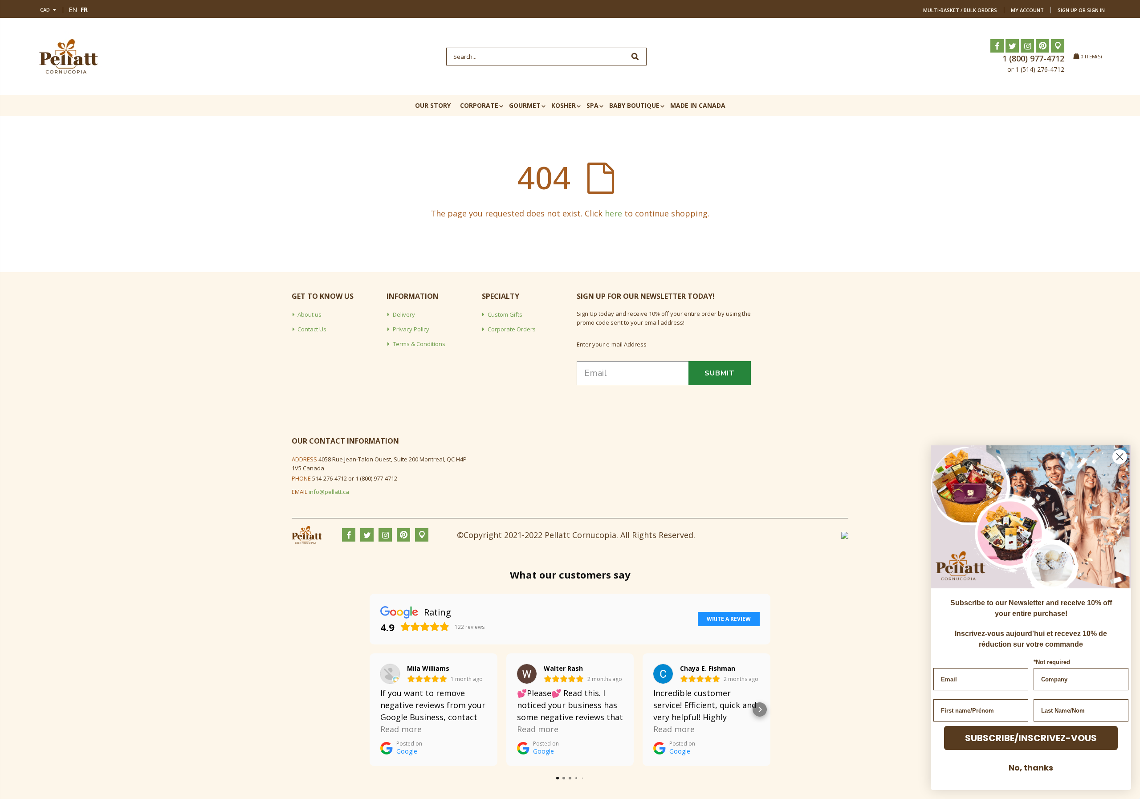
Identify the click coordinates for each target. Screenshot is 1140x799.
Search (635, 56)
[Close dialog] (1120, 457)
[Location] (1057, 46)
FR (84, 9)
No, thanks (1031, 767)
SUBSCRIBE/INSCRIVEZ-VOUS (1031, 738)
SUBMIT (719, 373)
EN (73, 9)
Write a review (729, 619)
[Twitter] (1012, 46)
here (613, 213)
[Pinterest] (1042, 46)
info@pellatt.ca (329, 492)
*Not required (1052, 662)
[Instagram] (1027, 46)
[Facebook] (997, 46)
